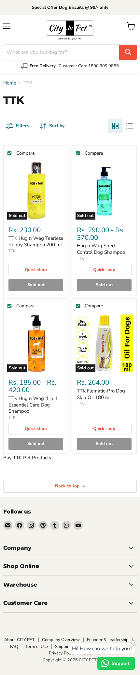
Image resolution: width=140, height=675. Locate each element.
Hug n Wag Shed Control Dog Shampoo (101, 248)
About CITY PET (19, 640)
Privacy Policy (62, 653)
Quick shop (36, 270)
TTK (12, 250)
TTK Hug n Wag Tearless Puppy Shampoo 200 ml (35, 241)
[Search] (128, 52)
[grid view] (115, 126)
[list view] (129, 126)
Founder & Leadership (108, 640)
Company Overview (61, 640)
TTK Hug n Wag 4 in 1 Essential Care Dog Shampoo (33, 404)
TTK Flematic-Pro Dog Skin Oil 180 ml (101, 394)
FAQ (14, 647)
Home (9, 83)
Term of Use (36, 647)
